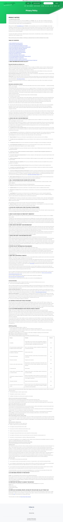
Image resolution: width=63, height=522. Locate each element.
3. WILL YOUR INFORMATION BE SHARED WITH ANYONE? (18, 45)
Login (28, 3)
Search (56, 3)
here (14, 494)
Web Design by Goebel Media (31, 519)
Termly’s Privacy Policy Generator (25, 496)
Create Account (36, 3)
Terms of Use (31, 513)
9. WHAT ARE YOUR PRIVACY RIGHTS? (15, 53)
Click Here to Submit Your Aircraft (34, 0)
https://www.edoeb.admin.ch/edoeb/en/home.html (16, 276)
